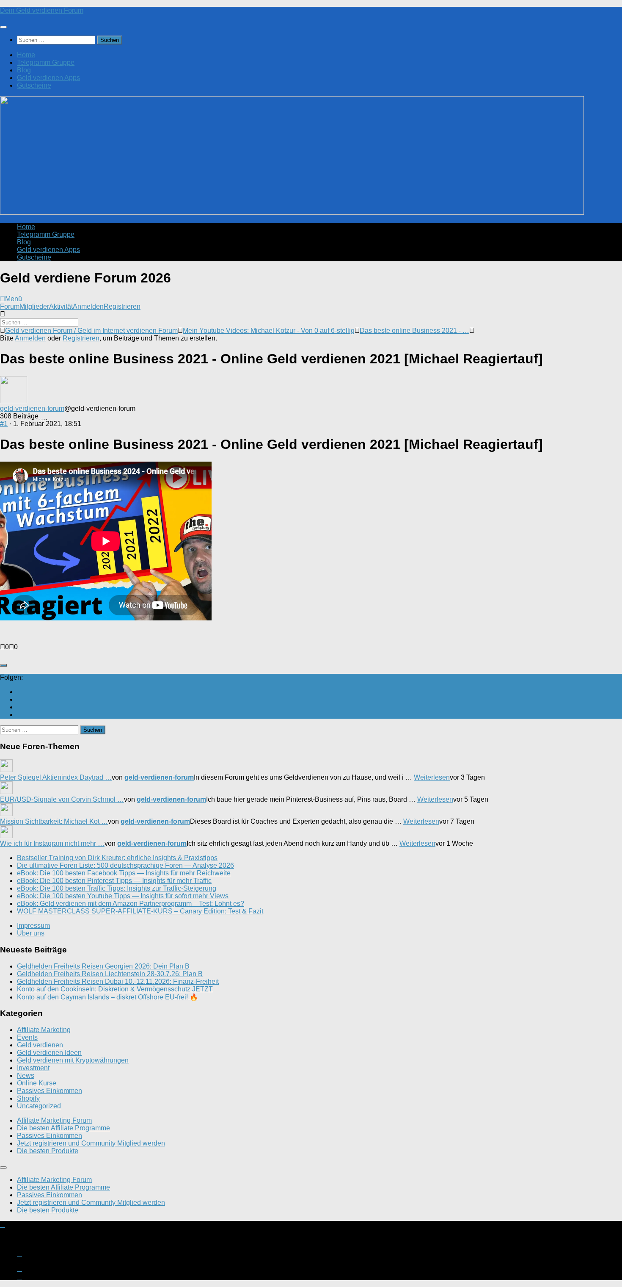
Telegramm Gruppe (45, 62)
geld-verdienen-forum (32, 408)
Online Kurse (36, 1083)
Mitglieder (34, 306)
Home (26, 54)
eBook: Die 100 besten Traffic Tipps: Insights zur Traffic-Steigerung (116, 888)
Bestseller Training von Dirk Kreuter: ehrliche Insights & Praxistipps (117, 857)
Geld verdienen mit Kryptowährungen (73, 1060)
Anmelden (88, 306)
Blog (24, 70)
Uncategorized (39, 1106)
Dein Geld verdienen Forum (41, 10)
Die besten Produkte (47, 1150)
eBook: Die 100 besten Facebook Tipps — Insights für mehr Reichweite (124, 873)
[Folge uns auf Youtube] (19, 691)
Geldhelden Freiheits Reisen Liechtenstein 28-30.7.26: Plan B (110, 973)
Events (27, 1037)
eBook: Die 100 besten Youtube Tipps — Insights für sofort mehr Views (122, 896)
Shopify (28, 1098)
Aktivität (61, 306)
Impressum (33, 925)
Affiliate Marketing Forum (54, 1120)
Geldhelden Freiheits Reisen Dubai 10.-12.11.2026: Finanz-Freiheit (118, 981)
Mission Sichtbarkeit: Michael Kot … (54, 821)
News (25, 1075)
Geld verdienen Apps (48, 77)
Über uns (30, 933)
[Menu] (3, 27)
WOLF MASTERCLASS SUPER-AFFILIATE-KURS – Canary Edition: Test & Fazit (140, 911)
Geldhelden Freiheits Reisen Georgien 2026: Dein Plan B (103, 966)
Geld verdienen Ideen (49, 1052)
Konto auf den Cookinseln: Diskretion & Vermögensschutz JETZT (115, 989)
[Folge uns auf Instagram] (19, 699)
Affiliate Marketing (44, 1029)
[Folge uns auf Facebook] (19, 707)
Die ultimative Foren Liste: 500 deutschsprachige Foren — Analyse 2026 (125, 865)
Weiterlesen (432, 777)
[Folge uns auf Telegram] (19, 714)
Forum (9, 306)
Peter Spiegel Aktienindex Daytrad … (56, 777)
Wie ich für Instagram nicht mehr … (52, 843)
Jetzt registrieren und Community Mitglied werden (91, 1143)
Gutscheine (34, 85)
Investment (33, 1067)
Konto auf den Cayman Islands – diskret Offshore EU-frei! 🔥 (107, 997)
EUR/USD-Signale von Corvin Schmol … (62, 799)
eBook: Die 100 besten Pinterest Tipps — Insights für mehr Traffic (114, 880)
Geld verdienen (40, 1045)
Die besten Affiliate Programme (63, 1128)
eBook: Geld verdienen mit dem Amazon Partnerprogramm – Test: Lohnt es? (130, 903)
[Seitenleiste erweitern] (3, 665)
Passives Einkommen (49, 1090)
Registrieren (122, 306)
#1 (4, 423)
